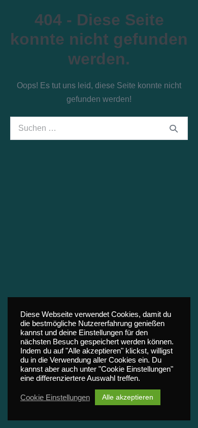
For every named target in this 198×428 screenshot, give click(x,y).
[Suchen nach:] (99, 128)
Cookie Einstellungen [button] (55, 398)
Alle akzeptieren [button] (127, 397)
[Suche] (173, 128)
